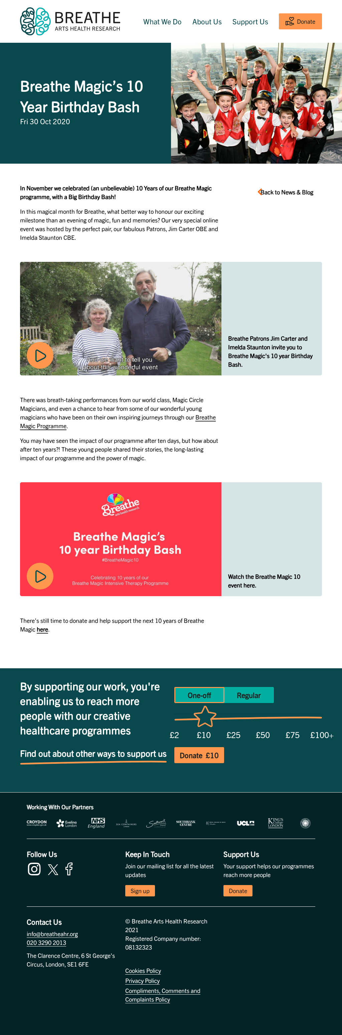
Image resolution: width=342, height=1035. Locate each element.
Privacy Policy (142, 980)
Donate (306, 21)
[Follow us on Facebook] (70, 867)
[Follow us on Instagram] (36, 867)
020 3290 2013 (46, 942)
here (42, 629)
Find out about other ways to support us (93, 752)
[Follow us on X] (53, 868)
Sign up (140, 890)
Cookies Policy (143, 970)
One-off (199, 694)
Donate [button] (238, 890)
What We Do (162, 21)
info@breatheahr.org (52, 933)
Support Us (250, 21)
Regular (249, 694)
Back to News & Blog (287, 192)
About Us (207, 21)
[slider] (205, 718)
